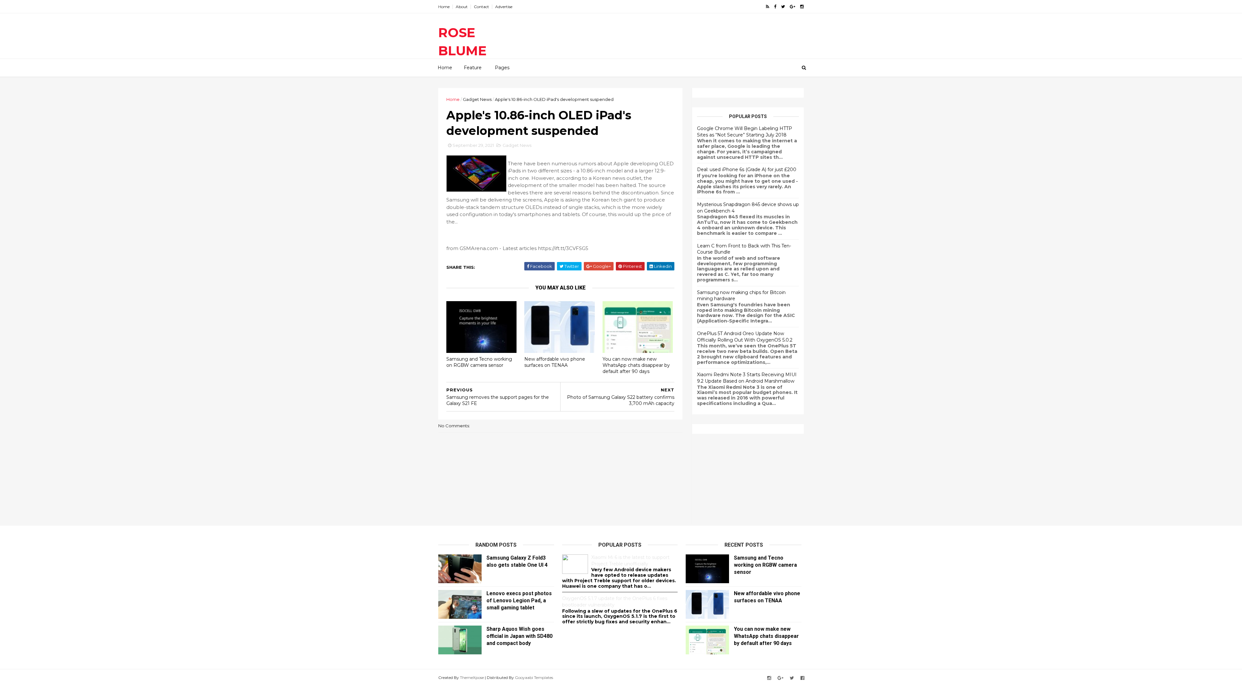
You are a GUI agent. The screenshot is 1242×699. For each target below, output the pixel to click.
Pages (502, 68)
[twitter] (783, 6)
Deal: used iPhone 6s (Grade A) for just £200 (746, 169)
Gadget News (477, 99)
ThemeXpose (472, 677)
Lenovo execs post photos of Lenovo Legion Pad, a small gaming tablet (519, 600)
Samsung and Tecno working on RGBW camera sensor (479, 362)
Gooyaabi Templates (534, 677)
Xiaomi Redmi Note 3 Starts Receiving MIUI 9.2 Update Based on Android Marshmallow (747, 378)
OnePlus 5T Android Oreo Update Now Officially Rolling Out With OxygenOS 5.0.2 (744, 337)
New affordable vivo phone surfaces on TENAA (554, 362)
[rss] (767, 6)
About (462, 6)
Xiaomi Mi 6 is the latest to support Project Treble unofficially (630, 560)
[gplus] (792, 6)
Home (444, 6)
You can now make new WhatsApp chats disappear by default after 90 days (636, 365)
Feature (473, 68)
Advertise (503, 6)
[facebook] (775, 6)
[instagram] (802, 6)
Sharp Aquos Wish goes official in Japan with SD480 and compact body (519, 636)
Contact (481, 6)
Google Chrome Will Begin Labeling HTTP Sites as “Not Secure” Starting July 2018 (744, 132)
